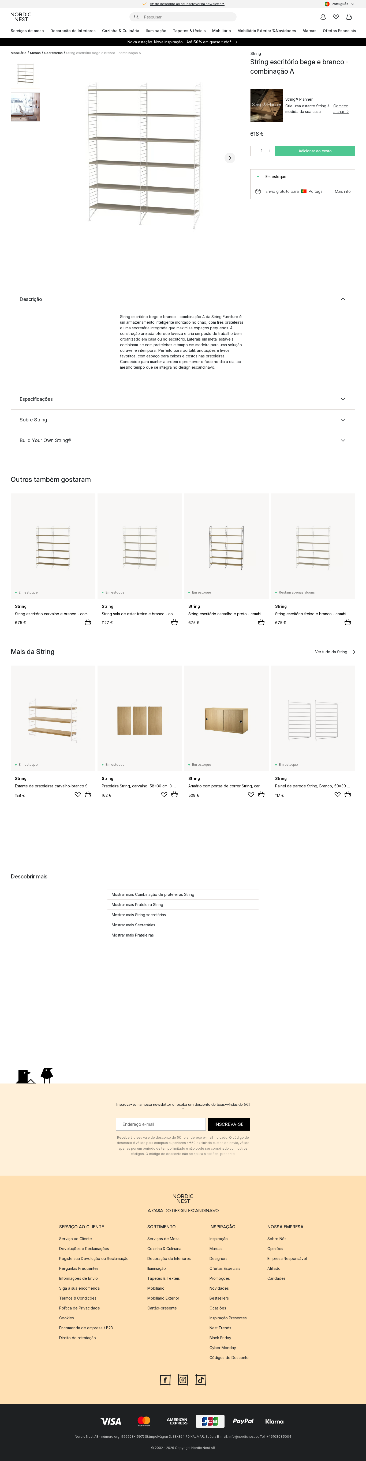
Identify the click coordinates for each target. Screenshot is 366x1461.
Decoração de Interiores (73, 30)
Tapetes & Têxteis (163, 1278)
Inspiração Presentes (228, 1318)
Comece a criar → (341, 109)
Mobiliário (221, 30)
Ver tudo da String (331, 652)
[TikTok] (201, 1379)
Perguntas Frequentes (79, 1268)
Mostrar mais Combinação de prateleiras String (153, 894)
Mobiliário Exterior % (256, 30)
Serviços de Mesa (163, 1238)
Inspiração (219, 1238)
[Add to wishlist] (77, 794)
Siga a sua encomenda (79, 1288)
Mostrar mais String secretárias (139, 914)
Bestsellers (219, 1298)
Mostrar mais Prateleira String (137, 904)
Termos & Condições (77, 1298)
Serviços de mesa (27, 30)
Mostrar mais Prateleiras (133, 935)
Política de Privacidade (79, 1308)
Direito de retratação (77, 1337)
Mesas (35, 53)
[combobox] (340, 4)
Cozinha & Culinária (120, 30)
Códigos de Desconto (229, 1357)
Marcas (309, 30)
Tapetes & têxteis (189, 30)
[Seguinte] (230, 158)
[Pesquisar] (136, 16)
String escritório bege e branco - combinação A (103, 53)
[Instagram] (183, 1379)
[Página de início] (21, 17)
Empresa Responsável (287, 1258)
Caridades (276, 1278)
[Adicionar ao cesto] (88, 622)
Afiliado (274, 1268)
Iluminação (156, 30)
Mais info (343, 191)
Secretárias (53, 53)
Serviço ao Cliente (75, 1238)
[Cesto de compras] (348, 16)
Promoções (220, 1278)
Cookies (66, 1318)
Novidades (286, 30)
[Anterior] (58, 158)
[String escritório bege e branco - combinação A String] (144, 157)
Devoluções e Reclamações (84, 1248)
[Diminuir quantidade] (254, 151)
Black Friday (220, 1337)
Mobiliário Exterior (163, 1298)
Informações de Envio (78, 1278)
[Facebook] (165, 1379)
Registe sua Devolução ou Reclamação (94, 1258)
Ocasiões (218, 1308)
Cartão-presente (162, 1308)
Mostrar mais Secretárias (133, 925)
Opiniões (275, 1248)
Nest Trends (220, 1328)
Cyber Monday (223, 1347)
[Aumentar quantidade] (269, 151)
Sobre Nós (276, 1238)
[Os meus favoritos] (336, 16)
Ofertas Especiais (339, 30)
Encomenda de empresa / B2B (86, 1328)
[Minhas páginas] (323, 16)
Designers (218, 1258)
